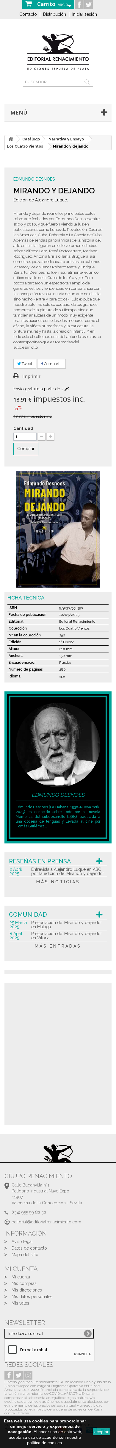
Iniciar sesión (84, 14)
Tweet (26, 363)
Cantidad (23, 428)
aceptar (101, 1431)
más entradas (58, 946)
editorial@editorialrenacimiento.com (46, 1222)
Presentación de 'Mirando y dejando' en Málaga (66, 924)
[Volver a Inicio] (10, 139)
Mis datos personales (32, 1296)
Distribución (54, 14)
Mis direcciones (27, 1290)
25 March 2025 (18, 924)
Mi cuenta (21, 1277)
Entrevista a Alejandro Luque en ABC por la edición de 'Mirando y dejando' (67, 871)
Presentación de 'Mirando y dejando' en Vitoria (66, 935)
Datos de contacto (29, 1248)
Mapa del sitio (25, 1254)
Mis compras (24, 1283)
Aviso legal (22, 1241)
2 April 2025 (16, 871)
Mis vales (20, 1303)
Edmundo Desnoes (34, 179)
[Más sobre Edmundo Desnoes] (58, 744)
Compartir (52, 363)
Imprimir (31, 376)
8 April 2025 (16, 935)
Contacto (28, 14)
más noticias (58, 881)
